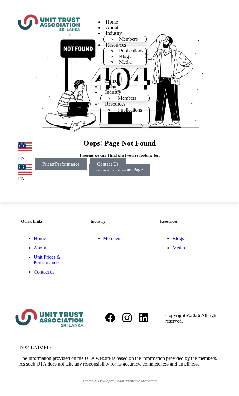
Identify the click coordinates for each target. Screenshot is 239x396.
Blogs (125, 56)
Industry (114, 33)
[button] (25, 173)
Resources (116, 45)
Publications (131, 50)
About (112, 27)
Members (128, 39)
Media (125, 62)
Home (112, 22)
